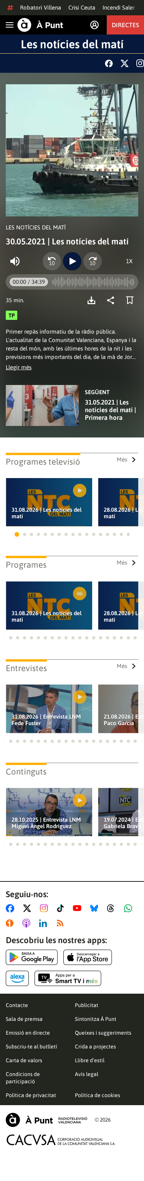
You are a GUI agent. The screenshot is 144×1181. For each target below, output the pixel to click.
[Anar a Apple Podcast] (27, 923)
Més (122, 459)
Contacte (17, 1005)
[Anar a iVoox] (11, 923)
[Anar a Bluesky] (95, 908)
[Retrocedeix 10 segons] (52, 261)
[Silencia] (15, 261)
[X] (125, 63)
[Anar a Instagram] (45, 908)
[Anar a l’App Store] (87, 957)
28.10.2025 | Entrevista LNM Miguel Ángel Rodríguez (46, 822)
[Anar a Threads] (112, 908)
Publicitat (86, 1005)
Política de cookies (97, 1095)
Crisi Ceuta (81, 7)
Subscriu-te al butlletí (31, 1046)
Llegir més (18, 367)
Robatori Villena (40, 7)
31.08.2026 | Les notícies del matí (46, 512)
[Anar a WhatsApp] (129, 908)
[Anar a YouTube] (78, 908)
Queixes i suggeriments (103, 1033)
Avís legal (86, 1074)
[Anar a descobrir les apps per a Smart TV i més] (68, 978)
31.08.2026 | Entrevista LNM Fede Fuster (46, 719)
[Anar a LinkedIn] (44, 923)
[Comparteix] (112, 300)
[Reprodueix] (72, 261)
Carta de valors (24, 1060)
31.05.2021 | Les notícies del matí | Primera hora (110, 409)
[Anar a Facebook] (11, 908)
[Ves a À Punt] (40, 25)
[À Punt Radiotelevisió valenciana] (46, 1120)
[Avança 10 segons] (92, 261)
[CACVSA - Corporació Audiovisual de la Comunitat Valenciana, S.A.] (61, 1140)
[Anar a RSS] (62, 923)
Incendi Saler (119, 7)
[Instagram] (140, 63)
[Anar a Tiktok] (62, 908)
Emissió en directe (28, 1033)
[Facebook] (109, 63)
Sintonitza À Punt (95, 1019)
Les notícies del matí (72, 44)
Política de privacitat (31, 1095)
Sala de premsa (24, 1019)
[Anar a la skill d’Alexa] (17, 978)
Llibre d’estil (89, 1060)
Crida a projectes (95, 1046)
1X (129, 261)
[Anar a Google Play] (32, 957)
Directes (125, 24)
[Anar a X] (28, 908)
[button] (17, 534)
